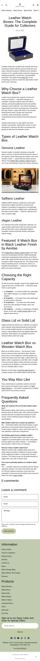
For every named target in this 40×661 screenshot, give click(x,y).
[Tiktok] (22, 638)
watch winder (17, 475)
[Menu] (2, 5)
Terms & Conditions (8, 553)
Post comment (9, 531)
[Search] (6, 5)
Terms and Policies (20, 658)
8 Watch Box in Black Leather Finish (22, 161)
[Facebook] (11, 638)
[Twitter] (25, 638)
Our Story (5, 613)
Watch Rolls (28, 10)
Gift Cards (5, 610)
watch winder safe (24, 311)
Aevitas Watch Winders (22, 654)
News (4, 566)
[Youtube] (18, 638)
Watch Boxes (17, 10)
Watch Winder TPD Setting (11, 573)
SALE (4, 606)
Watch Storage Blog (8, 569)
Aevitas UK (24, 77)
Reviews (5, 576)
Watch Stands (6, 596)
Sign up (20, 632)
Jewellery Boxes (7, 603)
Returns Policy (7, 556)
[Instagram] (15, 638)
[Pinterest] (28, 638)
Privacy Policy (6, 549)
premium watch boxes (25, 370)
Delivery (4, 559)
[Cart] (38, 5)
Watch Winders (6, 10)
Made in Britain (7, 600)
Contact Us (5, 563)
